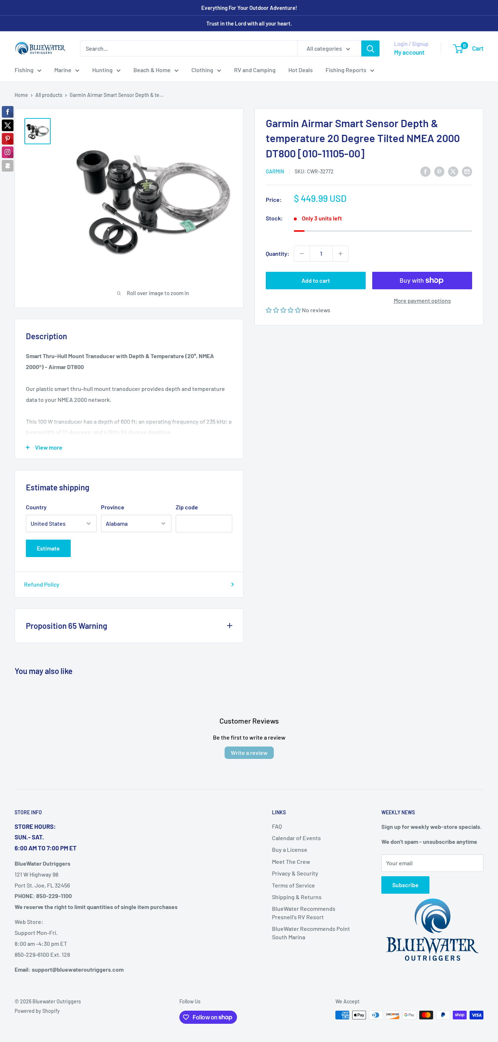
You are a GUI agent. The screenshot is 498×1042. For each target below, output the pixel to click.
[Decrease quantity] (302, 253)
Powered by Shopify (37, 1011)
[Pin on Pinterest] (439, 171)
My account (409, 52)
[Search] (370, 48)
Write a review (249, 752)
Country (36, 507)
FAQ (277, 826)
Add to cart (315, 280)
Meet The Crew (291, 861)
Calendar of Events (296, 837)
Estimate (48, 548)
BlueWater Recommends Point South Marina (311, 932)
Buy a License (289, 849)
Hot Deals (300, 69)
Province (112, 507)
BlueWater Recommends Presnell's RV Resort (303, 912)
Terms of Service (293, 885)
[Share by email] (467, 171)
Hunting (102, 69)
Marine (62, 69)
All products (48, 95)
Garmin (275, 171)
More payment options (422, 300)
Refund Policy (41, 584)
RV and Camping (255, 69)
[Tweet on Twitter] (453, 171)
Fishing (24, 69)
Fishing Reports (346, 69)
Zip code (187, 507)
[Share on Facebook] (425, 171)
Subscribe (405, 884)
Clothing (202, 69)
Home (21, 95)
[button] (284, 309)
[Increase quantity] (340, 253)
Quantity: (277, 253)
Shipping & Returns (297, 896)
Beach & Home (152, 69)
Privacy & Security (295, 873)
